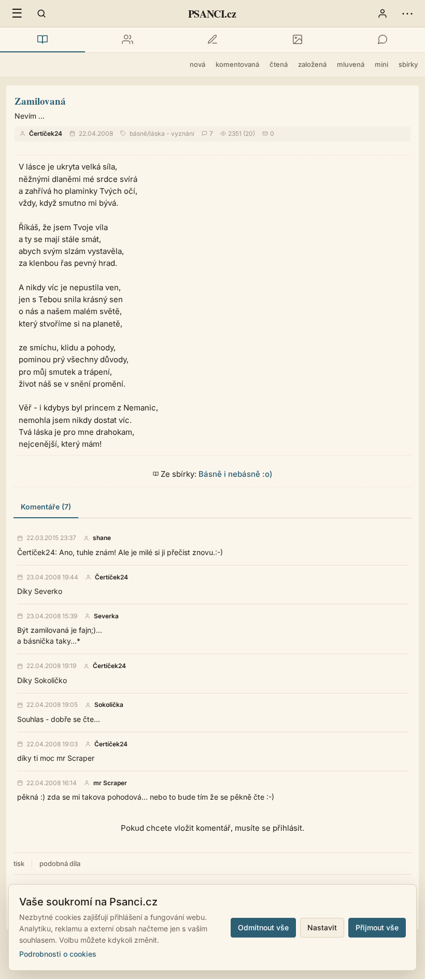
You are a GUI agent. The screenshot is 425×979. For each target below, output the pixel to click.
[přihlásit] (382, 13)
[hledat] (41, 13)
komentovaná (237, 64)
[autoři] (127, 39)
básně (138, 133)
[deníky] (212, 39)
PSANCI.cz (212, 13)
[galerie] (297, 39)
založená (312, 64)
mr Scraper (110, 783)
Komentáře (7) (46, 506)
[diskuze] (382, 39)
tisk (18, 863)
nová (197, 64)
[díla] (42, 39)
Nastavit (322, 927)
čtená (279, 64)
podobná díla (59, 863)
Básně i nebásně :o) (236, 474)
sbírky (408, 64)
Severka (106, 616)
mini (381, 64)
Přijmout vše (377, 927)
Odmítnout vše (263, 927)
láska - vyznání (171, 133)
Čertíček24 (45, 133)
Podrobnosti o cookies (57, 953)
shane (102, 538)
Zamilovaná (40, 101)
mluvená (350, 64)
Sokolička (108, 705)
